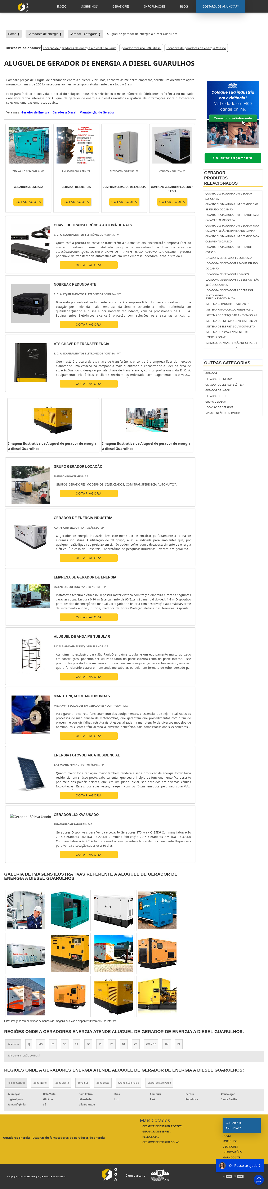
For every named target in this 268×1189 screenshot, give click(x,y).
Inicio (227, 1135)
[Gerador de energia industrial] (31, 536)
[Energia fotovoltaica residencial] (31, 774)
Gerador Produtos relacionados (221, 177)
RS (100, 1044)
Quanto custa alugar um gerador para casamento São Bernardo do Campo (232, 228)
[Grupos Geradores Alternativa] (24, 13)
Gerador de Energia (35, 112)
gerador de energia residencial (156, 1134)
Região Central (16, 1083)
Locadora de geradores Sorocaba (228, 258)
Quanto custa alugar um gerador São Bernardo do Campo (231, 206)
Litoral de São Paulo (159, 1083)
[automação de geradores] (157, 996)
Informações (232, 1152)
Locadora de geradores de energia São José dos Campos (232, 282)
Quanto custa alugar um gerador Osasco (228, 249)
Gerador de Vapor (217, 390)
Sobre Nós (230, 1141)
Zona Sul (83, 1083)
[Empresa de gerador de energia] (31, 596)
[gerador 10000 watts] (113, 910)
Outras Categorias (227, 363)
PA (178, 1044)
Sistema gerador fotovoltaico (227, 304)
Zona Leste (103, 1083)
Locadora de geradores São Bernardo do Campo (231, 266)
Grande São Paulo (128, 1083)
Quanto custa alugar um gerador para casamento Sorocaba (232, 217)
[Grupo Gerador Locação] (31, 485)
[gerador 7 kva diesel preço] (113, 953)
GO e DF (151, 1044)
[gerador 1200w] (26, 910)
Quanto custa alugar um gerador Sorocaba (228, 196)
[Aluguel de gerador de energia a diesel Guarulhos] (53, 420)
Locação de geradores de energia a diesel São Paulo (79, 48)
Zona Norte (40, 1083)
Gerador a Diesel (64, 112)
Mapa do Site (231, 1157)
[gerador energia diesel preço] (157, 910)
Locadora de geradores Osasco (227, 274)
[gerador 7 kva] (157, 953)
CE (135, 1044)
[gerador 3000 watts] (26, 996)
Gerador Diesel (215, 396)
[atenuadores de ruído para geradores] (70, 910)
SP (64, 1044)
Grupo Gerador (215, 401)
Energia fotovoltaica (220, 298)
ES (53, 1044)
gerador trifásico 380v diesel (141, 48)
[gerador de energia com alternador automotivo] (113, 996)
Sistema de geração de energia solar (231, 315)
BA (123, 1044)
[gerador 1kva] (70, 953)
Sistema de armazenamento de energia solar (227, 334)
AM (167, 1044)
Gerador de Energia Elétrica (224, 384)
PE (111, 1044)
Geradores (230, 1146)
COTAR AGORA (28, 202)
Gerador (211, 373)
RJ (29, 1044)
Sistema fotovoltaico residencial (229, 309)
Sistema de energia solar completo (230, 326)
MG (41, 1044)
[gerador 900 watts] (26, 953)
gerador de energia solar (160, 1142)
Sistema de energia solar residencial (231, 321)
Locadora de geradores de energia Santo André (229, 293)
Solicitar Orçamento (233, 158)
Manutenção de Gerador (97, 112)
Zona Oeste (62, 1083)
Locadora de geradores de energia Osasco (196, 48)
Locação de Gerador (219, 407)
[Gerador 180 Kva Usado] (30, 816)
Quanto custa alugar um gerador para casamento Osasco (232, 238)
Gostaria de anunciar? (234, 1125)
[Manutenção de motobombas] (31, 715)
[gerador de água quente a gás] (70, 996)
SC (88, 1044)
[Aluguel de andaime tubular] (31, 655)
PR (76, 1044)
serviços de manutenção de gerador (231, 343)
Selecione (13, 1044)
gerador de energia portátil (162, 1126)
